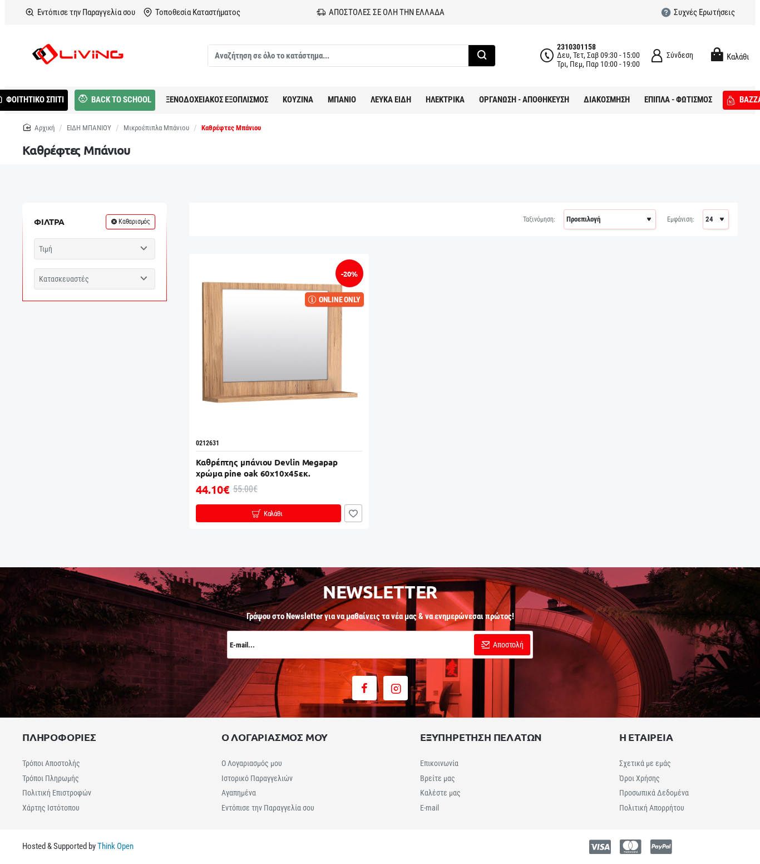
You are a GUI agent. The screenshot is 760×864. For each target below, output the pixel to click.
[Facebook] (364, 688)
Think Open (115, 846)
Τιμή (45, 248)
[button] (268, 513)
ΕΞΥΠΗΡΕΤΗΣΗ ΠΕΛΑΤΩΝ (481, 737)
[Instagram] (395, 688)
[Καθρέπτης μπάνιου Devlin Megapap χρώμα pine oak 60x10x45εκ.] (279, 343)
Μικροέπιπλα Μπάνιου (156, 128)
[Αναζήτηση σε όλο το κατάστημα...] (481, 55)
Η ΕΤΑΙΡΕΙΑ (646, 737)
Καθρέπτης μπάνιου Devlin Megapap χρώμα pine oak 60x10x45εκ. (267, 468)
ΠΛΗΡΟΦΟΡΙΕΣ (59, 737)
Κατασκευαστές (64, 278)
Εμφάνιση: (680, 219)
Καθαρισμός (134, 221)
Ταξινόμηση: (539, 219)
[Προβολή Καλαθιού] (715, 55)
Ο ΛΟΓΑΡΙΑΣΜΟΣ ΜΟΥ (274, 737)
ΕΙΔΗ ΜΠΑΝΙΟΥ (89, 128)
